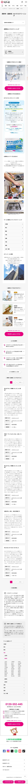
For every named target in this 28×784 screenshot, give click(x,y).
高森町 (19, 675)
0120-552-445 (9, 781)
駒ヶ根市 (12, 675)
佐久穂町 (19, 663)
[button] (10, 81)
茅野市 (12, 671)
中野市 (19, 661)
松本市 (12, 670)
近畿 (6, 238)
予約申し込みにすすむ (14, 88)
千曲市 (6, 664)
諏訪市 (19, 671)
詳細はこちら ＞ (14, 132)
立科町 (19, 670)
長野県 (18, 8)
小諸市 (19, 667)
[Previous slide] (4, 72)
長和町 (19, 673)
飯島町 (19, 674)
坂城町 (19, 664)
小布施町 (6, 667)
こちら (12, 214)
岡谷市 (6, 668)
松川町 (6, 670)
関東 (6, 231)
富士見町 (19, 665)
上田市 (6, 661)
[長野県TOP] (2, 5)
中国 (6, 241)
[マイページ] (22, 2)
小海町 (12, 667)
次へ (20, 382)
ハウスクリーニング (12, 8)
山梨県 (6, 655)
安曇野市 (12, 665)
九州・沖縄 (7, 249)
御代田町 (12, 668)
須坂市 (12, 674)
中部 (6, 234)
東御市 (19, 668)
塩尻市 (6, 665)
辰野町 (12, 673)
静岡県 (6, 679)
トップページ (5, 8)
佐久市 (12, 663)
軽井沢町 (6, 673)
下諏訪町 (12, 661)
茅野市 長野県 (14, 424)
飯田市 (6, 675)
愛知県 (6, 682)
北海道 (6, 224)
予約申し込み (21, 781)
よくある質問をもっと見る (14, 371)
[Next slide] (26, 72)
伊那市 (6, 663)
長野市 (6, 674)
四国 (6, 245)
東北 (6, 227)
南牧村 (12, 664)
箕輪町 (6, 671)
